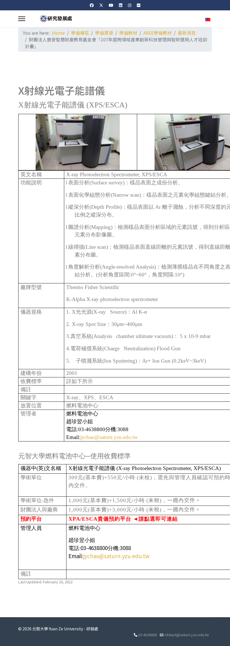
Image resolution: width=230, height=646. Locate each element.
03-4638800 (147, 634)
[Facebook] (92, 5)
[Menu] (21, 18)
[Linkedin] (120, 5)
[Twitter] (101, 5)
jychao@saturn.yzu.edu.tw (109, 437)
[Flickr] (138, 5)
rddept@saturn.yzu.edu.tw (186, 634)
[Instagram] (129, 5)
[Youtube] (111, 5)
